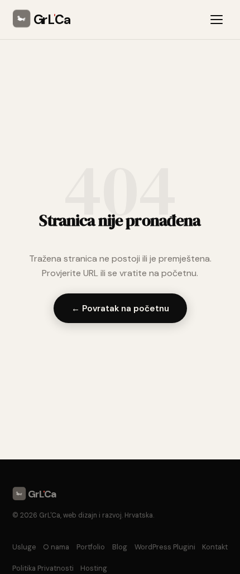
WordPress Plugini (165, 547)
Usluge (24, 547)
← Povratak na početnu (120, 308)
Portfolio (90, 547)
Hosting (93, 568)
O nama (56, 547)
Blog (119, 547)
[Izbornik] (218, 20)
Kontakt (215, 547)
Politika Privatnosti (43, 568)
